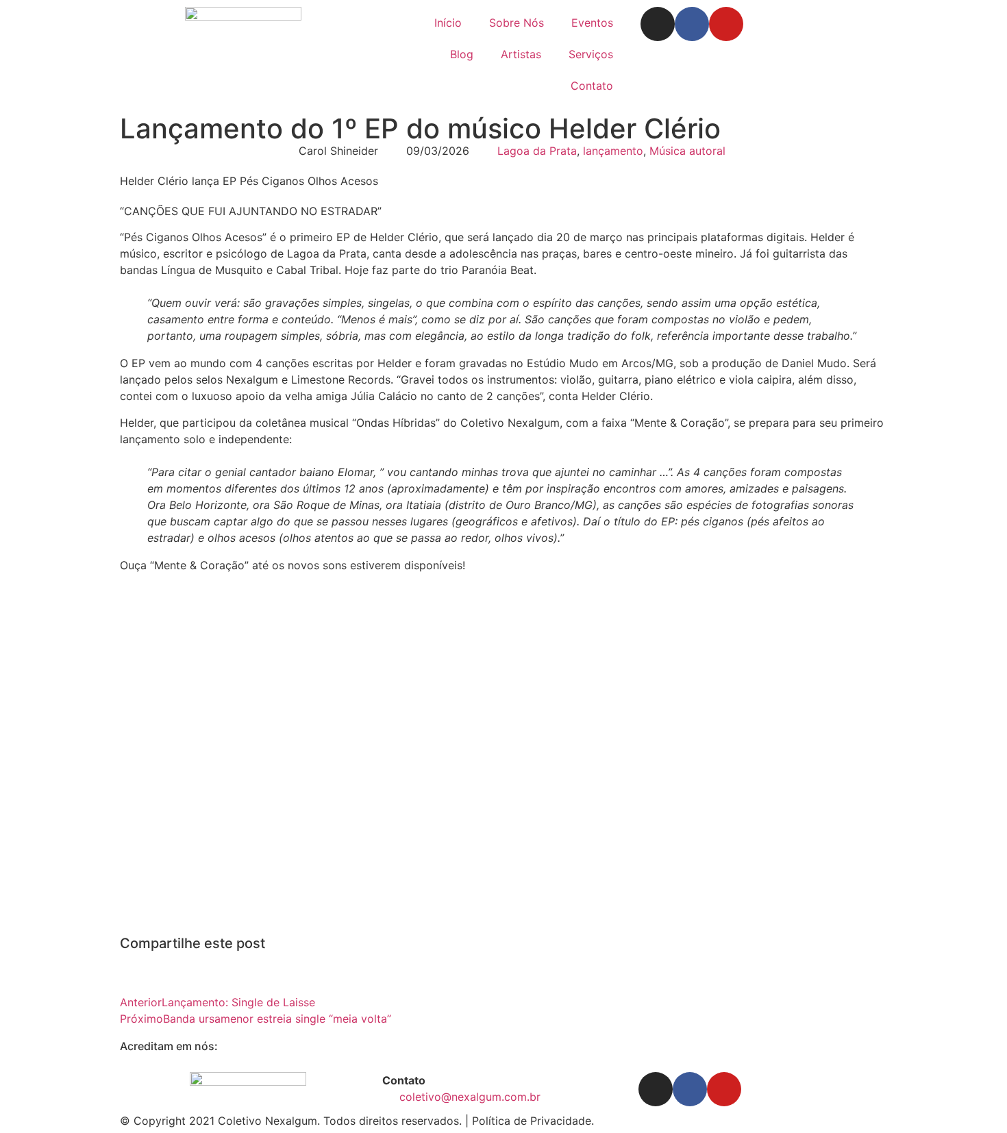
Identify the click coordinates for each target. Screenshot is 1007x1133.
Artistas (521, 54)
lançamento (613, 151)
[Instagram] (658, 24)
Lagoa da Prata (537, 151)
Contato (592, 85)
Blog (461, 54)
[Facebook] (692, 24)
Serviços (591, 54)
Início (448, 22)
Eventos (592, 22)
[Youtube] (726, 24)
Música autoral (687, 151)
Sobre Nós (516, 22)
